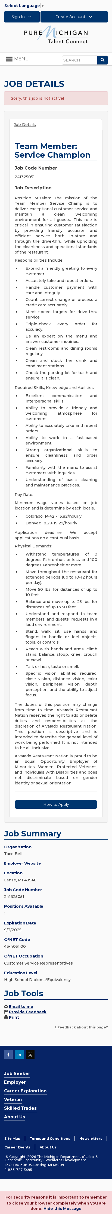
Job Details (25, 124)
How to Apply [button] (56, 804)
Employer (15, 1082)
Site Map (12, 1139)
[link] (56, 34)
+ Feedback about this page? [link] (81, 1027)
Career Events (17, 1147)
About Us (14, 1116)
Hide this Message (62, 1208)
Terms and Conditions (50, 1139)
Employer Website (22, 863)
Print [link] (14, 1017)
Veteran (13, 1099)
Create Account (70, 16)
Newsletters (90, 1139)
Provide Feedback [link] (27, 1011)
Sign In (18, 16)
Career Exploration (25, 1090)
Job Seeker (17, 1073)
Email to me (21, 1006)
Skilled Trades (20, 1108)
